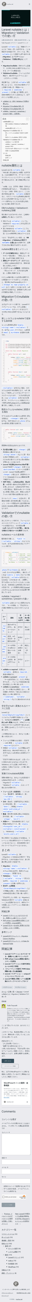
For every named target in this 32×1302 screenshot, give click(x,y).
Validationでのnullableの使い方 (13, 109)
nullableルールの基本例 (12, 142)
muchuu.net (10, 4)
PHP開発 (11, 1264)
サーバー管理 (13, 1248)
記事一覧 (11, 991)
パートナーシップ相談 (10, 1066)
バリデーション (7, 987)
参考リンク (8, 158)
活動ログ (5, 1270)
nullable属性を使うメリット (13, 128)
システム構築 (13, 1252)
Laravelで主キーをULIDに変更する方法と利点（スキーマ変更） (16, 926)
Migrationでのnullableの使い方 (13, 106)
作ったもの (5, 1237)
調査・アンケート (8, 1273)
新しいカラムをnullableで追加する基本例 (16, 134)
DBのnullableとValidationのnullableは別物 (16, 125)
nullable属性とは (8, 122)
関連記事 (8, 155)
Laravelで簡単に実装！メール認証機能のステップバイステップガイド (17, 980)
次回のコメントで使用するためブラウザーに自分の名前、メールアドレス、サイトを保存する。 (17, 1188)
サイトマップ (5, 1296)
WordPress (12, 1267)
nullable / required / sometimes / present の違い (15, 145)
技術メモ (5, 1243)
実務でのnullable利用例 (12, 151)
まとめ (5, 153)
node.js (10, 1260)
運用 (6, 1246)
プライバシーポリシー (7, 1293)
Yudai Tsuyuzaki (6, 43)
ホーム (4, 991)
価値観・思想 (6, 1240)
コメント (6, 1132)
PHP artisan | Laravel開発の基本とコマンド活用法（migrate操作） (16, 921)
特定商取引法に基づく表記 (23, 1293)
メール (5, 1167)
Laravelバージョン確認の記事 (19, 477)
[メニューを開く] (29, 4)
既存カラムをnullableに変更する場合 (16, 137)
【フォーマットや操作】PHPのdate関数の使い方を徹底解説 (17, 970)
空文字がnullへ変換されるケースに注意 (16, 149)
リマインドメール (8, 1234)
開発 (6, 1255)
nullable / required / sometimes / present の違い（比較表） (14, 112)
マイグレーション (20, 987)
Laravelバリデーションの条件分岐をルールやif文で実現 (17, 965)
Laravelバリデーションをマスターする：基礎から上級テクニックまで (15, 916)
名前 (4, 1158)
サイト (4, 1177)
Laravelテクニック (23, 43)
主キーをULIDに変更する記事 (13, 506)
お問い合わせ (8, 1061)
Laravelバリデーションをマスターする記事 (16, 588)
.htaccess (19, 991)
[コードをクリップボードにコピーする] (28, 342)
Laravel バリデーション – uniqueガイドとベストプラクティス (17, 975)
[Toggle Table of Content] (27, 119)
